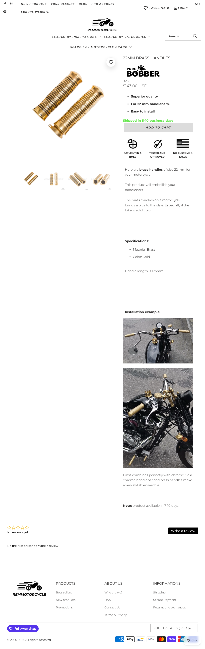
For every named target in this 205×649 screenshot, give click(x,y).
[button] (76, 37)
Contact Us (112, 607)
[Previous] (15, 108)
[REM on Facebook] (4, 3)
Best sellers (64, 592)
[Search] (195, 36)
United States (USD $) (172, 628)
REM (21, 640)
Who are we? (114, 592)
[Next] (116, 108)
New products (65, 600)
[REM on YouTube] (4, 11)
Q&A (108, 600)
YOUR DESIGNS (63, 3)
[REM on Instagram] (11, 3)
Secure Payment (164, 600)
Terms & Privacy (116, 615)
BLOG (83, 3)
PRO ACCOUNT (103, 3)
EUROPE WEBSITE (35, 11)
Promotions (64, 607)
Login (183, 7)
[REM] (102, 25)
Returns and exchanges (169, 607)
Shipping (159, 592)
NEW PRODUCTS (34, 3)
